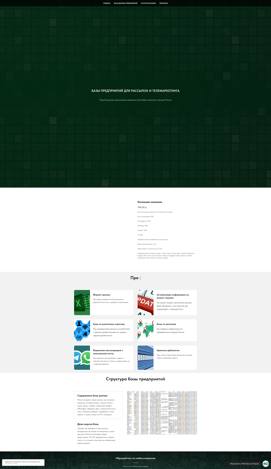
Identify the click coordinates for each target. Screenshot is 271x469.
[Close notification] (43, 461)
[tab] (98, 405)
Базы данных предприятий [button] (125, 3)
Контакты (164, 3)
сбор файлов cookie (11, 463)
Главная (106, 3)
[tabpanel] (162, 413)
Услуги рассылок (148, 3)
